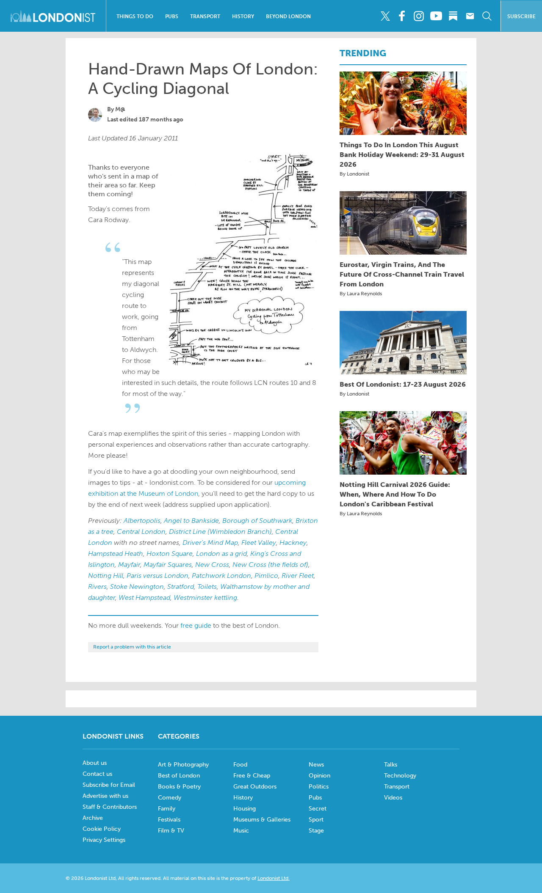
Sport (316, 819)
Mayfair (129, 565)
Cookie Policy (102, 829)
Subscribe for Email (109, 785)
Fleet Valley (258, 543)
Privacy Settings (104, 840)
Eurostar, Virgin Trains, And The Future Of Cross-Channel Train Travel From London (402, 274)
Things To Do (134, 16)
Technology (400, 775)
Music (241, 830)
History (243, 16)
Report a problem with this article (132, 646)
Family (166, 808)
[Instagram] (419, 16)
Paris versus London (157, 576)
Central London (141, 532)
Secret (317, 808)
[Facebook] (402, 16)
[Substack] (452, 16)
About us (95, 763)
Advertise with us (105, 796)
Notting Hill (105, 576)
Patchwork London (221, 576)
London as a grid (221, 554)
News (316, 764)
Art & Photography (183, 764)
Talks (390, 764)
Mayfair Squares (168, 565)
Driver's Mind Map (210, 543)
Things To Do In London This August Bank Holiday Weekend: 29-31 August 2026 (402, 154)
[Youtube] (436, 16)
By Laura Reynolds (361, 293)
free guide (195, 625)
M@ (120, 109)
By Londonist (354, 173)
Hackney (293, 543)
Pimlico (266, 576)
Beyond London (288, 16)
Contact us (97, 774)
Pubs (171, 16)
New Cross (212, 565)
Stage (316, 830)
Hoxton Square (170, 554)
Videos (393, 797)
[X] (385, 16)
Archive (93, 818)
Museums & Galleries (261, 819)
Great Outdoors (255, 786)
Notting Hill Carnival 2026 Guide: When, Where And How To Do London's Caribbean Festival (395, 494)
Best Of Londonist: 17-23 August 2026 (403, 384)
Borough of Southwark (257, 521)
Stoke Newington (137, 587)
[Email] (469, 16)
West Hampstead (144, 598)
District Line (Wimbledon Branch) (220, 532)
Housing (244, 808)
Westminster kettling (205, 598)
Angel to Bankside (191, 521)
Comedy (169, 797)
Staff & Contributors (110, 807)
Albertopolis (142, 521)
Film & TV (171, 830)
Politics (319, 786)
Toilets (207, 587)
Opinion (319, 775)
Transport (205, 16)
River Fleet (298, 576)
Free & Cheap (251, 775)
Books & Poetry (179, 786)
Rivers (97, 587)
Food (240, 764)
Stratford (180, 587)
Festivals (169, 819)
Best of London (179, 775)
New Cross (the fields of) (270, 565)
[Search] (486, 16)
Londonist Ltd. (273, 878)
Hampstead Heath (115, 554)
